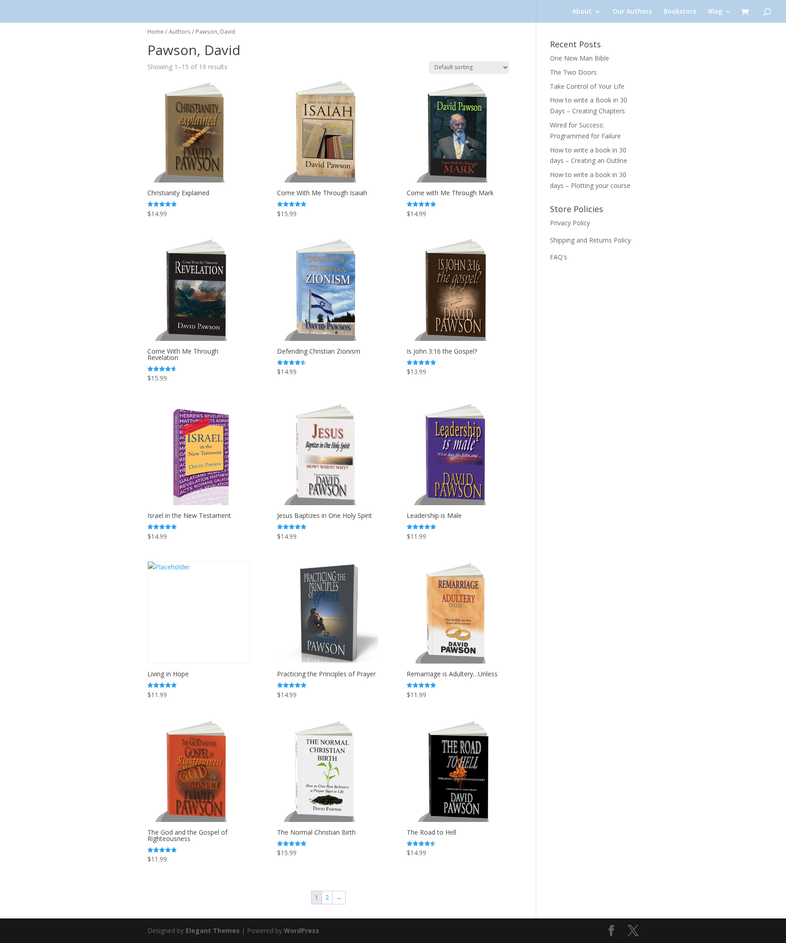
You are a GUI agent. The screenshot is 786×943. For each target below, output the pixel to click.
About (582, 11)
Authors (180, 31)
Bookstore (680, 11)
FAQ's (558, 257)
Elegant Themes (213, 930)
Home (155, 31)
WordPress (301, 930)
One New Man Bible (579, 58)
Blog (715, 11)
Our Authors (632, 11)
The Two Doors (573, 72)
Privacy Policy (570, 222)
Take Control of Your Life (587, 86)
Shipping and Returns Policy (590, 240)
